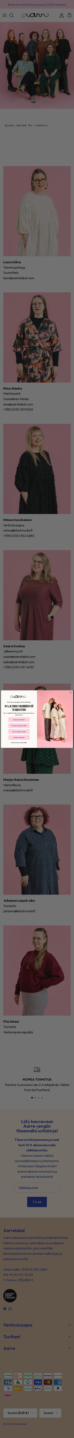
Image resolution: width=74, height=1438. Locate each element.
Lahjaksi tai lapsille (19, 737)
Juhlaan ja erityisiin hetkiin (19, 725)
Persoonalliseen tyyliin (19, 731)
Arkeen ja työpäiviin (19, 719)
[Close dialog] (70, 692)
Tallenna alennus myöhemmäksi (19, 742)
